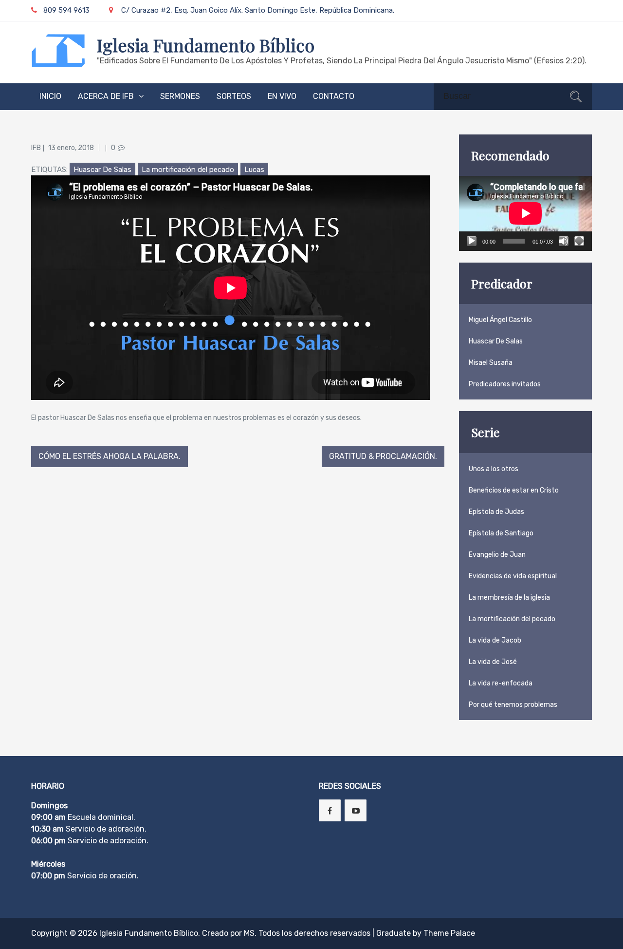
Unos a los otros (493, 469)
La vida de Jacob (495, 640)
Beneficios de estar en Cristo (514, 490)
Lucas (254, 169)
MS (249, 933)
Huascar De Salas (102, 169)
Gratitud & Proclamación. (383, 456)
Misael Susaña (491, 363)
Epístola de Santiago (501, 533)
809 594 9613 (66, 10)
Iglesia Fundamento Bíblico (205, 45)
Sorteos (234, 96)
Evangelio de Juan (497, 554)
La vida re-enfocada (500, 683)
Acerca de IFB (106, 96)
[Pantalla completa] (579, 241)
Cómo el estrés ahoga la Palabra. (109, 456)
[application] (525, 213)
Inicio (50, 96)
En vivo (282, 96)
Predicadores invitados (505, 384)
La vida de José (493, 662)
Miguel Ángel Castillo (500, 320)
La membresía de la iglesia (509, 597)
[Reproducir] (471, 241)
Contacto (333, 96)
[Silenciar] (563, 241)
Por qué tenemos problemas (513, 705)
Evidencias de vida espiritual (513, 576)
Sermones (180, 96)
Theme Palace (449, 933)
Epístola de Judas (496, 512)
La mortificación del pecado (188, 169)
